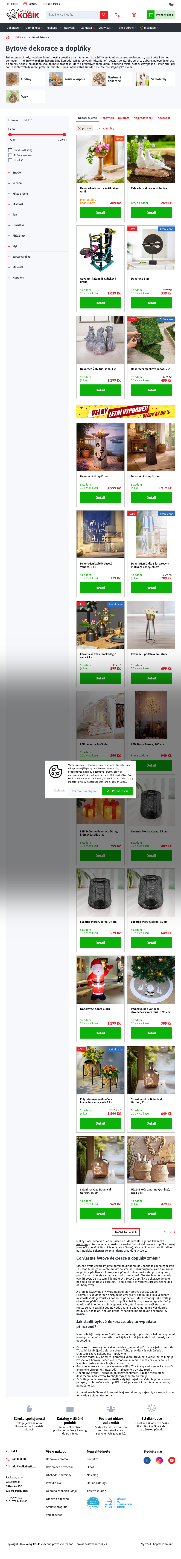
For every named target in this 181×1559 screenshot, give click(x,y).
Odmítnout (84, 791)
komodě (66, 60)
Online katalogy (97, 1482)
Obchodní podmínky (58, 1474)
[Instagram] (159, 1460)
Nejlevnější (107, 117)
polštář (113, 60)
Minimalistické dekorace (91, 1294)
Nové (19, 160)
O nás (90, 1467)
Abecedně (164, 117)
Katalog (14, 4)
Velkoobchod (54, 1514)
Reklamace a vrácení (59, 1467)
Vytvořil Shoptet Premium (157, 1544)
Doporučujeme (87, 117)
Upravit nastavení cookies (91, 1544)
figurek (99, 1272)
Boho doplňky (118, 1301)
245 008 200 (19, 1459)
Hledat (104, 15)
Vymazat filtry (105, 128)
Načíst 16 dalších (126, 1232)
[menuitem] (15, 27)
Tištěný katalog (96, 1490)
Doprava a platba (57, 1459)
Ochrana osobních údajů (61, 1490)
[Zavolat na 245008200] (118, 14)
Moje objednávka (51, 3)
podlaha (86, 128)
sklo (145, 1356)
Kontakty (32, 3)
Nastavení (59, 790)
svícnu (170, 1269)
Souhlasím (117, 791)
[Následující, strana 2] (170, 1232)
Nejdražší (124, 117)
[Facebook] (147, 1460)
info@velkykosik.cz (24, 1466)
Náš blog (92, 1474)
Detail (100, 213)
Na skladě (22, 150)
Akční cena (22, 155)
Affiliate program (57, 1506)
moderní (123, 1360)
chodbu (55, 67)
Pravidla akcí (54, 1482)
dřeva (137, 1356)
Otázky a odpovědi (57, 1498)
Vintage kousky (98, 1298)
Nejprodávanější (144, 117)
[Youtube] (171, 1460)
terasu (66, 67)
